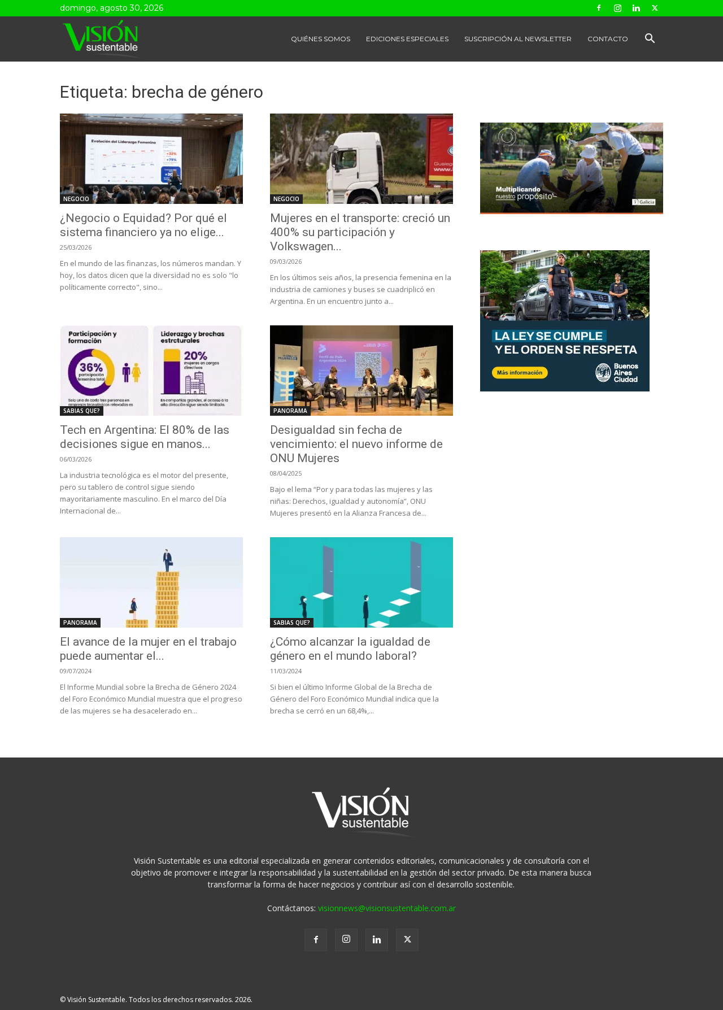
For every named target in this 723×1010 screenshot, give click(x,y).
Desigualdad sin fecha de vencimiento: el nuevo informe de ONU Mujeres (356, 444)
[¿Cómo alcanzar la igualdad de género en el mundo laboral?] (361, 582)
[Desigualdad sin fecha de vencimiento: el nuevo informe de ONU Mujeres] (361, 370)
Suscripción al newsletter (518, 38)
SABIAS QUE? (81, 411)
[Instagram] (617, 8)
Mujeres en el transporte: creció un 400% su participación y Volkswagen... (360, 232)
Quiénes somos (320, 38)
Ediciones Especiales (407, 38)
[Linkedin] (636, 8)
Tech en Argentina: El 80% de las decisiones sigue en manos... (144, 437)
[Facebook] (598, 8)
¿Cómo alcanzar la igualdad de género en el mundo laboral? (350, 649)
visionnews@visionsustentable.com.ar (387, 908)
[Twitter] (654, 8)
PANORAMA (290, 411)
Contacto (607, 38)
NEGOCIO (76, 199)
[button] (649, 39)
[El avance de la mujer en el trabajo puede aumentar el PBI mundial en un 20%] (151, 582)
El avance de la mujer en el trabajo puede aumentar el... (148, 649)
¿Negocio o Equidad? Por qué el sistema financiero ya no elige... (143, 225)
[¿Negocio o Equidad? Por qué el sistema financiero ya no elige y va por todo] (151, 159)
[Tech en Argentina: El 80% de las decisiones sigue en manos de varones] (151, 370)
